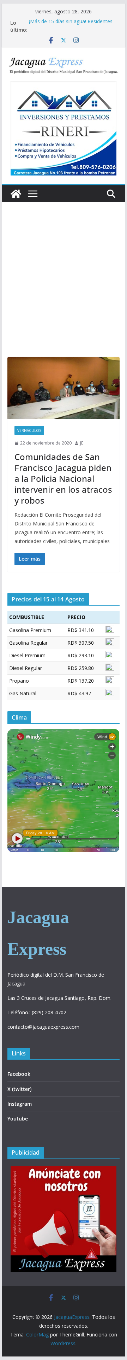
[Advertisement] (63, 290)
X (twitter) (19, 1089)
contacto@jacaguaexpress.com (43, 1026)
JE (81, 443)
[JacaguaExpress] (15, 193)
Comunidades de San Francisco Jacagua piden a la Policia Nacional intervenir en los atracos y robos (63, 478)
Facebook (18, 1074)
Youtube (17, 1118)
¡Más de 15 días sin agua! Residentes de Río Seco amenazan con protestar (71, 26)
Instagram (19, 1103)
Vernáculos (29, 430)
